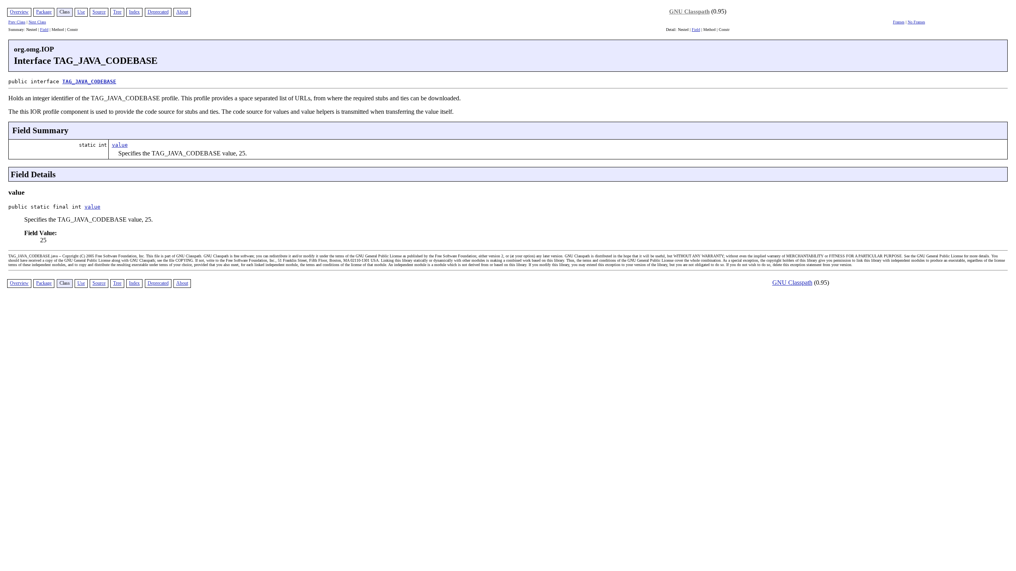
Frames (898, 22)
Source (99, 12)
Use (81, 12)
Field (44, 29)
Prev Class (16, 22)
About (182, 12)
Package (44, 12)
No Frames (916, 22)
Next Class (37, 22)
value (120, 145)
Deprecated (158, 12)
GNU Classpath (689, 11)
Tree (117, 12)
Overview (19, 12)
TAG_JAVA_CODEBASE (89, 81)
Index (134, 12)
